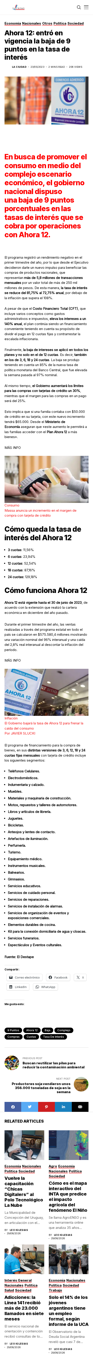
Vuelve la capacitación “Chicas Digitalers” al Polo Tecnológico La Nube (24, 1192)
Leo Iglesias (19, 1230)
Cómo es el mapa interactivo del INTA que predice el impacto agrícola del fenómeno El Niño (68, 1196)
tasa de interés (53, 1036)
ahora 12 (32, 1030)
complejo (63, 1030)
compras (13, 1036)
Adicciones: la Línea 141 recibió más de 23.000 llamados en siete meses (24, 1308)
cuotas (31, 1036)
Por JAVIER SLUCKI (20, 733)
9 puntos (13, 1030)
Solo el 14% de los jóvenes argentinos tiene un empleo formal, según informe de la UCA (68, 1311)
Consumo (12, 505)
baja (47, 1030)
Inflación (11, 718)
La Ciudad (19, 67)
